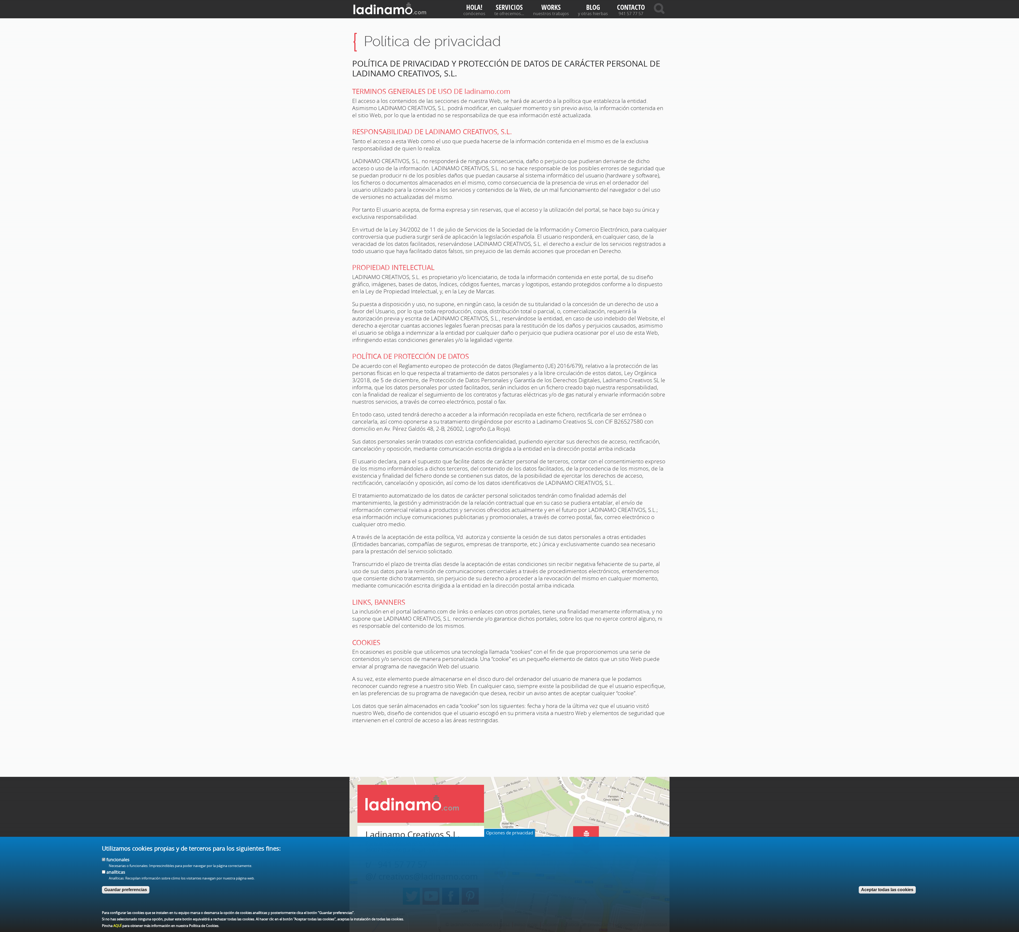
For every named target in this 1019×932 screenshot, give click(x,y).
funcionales (117, 859)
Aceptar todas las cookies (887, 889)
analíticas (115, 872)
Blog (593, 7)
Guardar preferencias (125, 889)
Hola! (474, 7)
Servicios (509, 7)
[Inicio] (389, 8)
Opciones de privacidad (509, 833)
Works (551, 7)
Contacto (631, 7)
